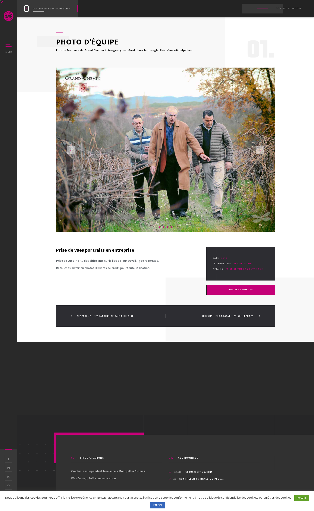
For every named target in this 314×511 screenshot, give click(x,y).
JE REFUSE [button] (158, 505)
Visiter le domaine (241, 289)
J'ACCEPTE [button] (302, 498)
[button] (71, 150)
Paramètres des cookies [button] (275, 497)
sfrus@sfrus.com (198, 472)
